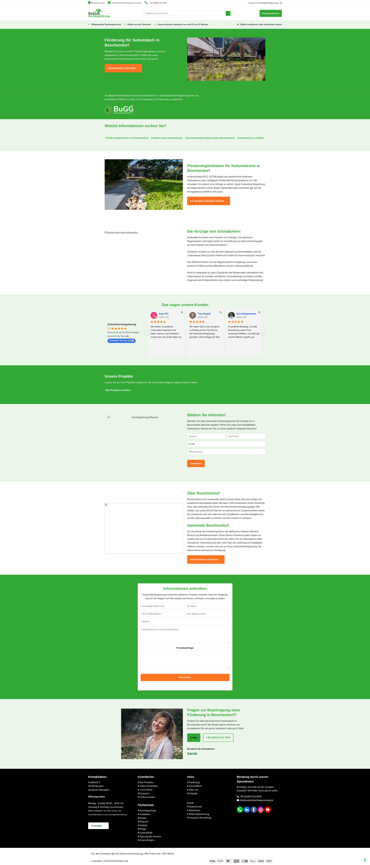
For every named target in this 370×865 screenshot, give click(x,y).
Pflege (142, 829)
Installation (145, 814)
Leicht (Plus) (145, 790)
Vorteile (143, 825)
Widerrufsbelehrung (198, 814)
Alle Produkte (146, 782)
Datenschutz (195, 806)
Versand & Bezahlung (199, 818)
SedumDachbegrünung (122, 324)
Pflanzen (144, 821)
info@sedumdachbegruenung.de (126, 3)
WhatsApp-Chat (97, 3)
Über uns (193, 790)
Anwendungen (146, 840)
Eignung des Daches (150, 836)
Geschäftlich (195, 786)
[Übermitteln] (228, 13)
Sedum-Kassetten (148, 786)
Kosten (143, 818)
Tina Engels (204, 314)
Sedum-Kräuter (147, 797)
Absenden (196, 463)
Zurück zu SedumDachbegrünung (263, 3)
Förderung (194, 782)
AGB (191, 803)
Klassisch (144, 793)
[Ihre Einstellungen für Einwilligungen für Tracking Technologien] (365, 860)
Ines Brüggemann (246, 314)
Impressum (194, 810)
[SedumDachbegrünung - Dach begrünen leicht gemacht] (99, 13)
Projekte (192, 793)
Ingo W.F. (164, 314)
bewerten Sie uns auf (120, 340)
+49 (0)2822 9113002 (158, 3)
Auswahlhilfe (146, 833)
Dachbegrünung (147, 810)
